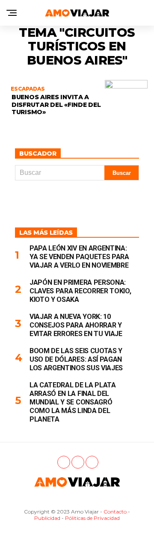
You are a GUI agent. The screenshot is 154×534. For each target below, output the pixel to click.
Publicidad (47, 518)
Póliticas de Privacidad (92, 518)
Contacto (115, 511)
